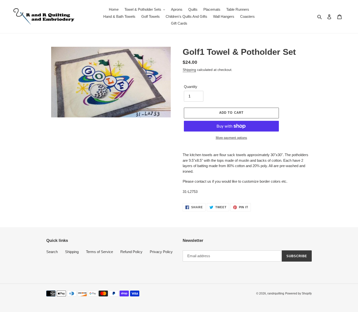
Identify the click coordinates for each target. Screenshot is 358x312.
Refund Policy (131, 252)
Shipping (189, 70)
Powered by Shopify (298, 293)
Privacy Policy (161, 252)
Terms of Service (99, 252)
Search (52, 252)
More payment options (231, 138)
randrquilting (275, 293)
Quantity (190, 87)
